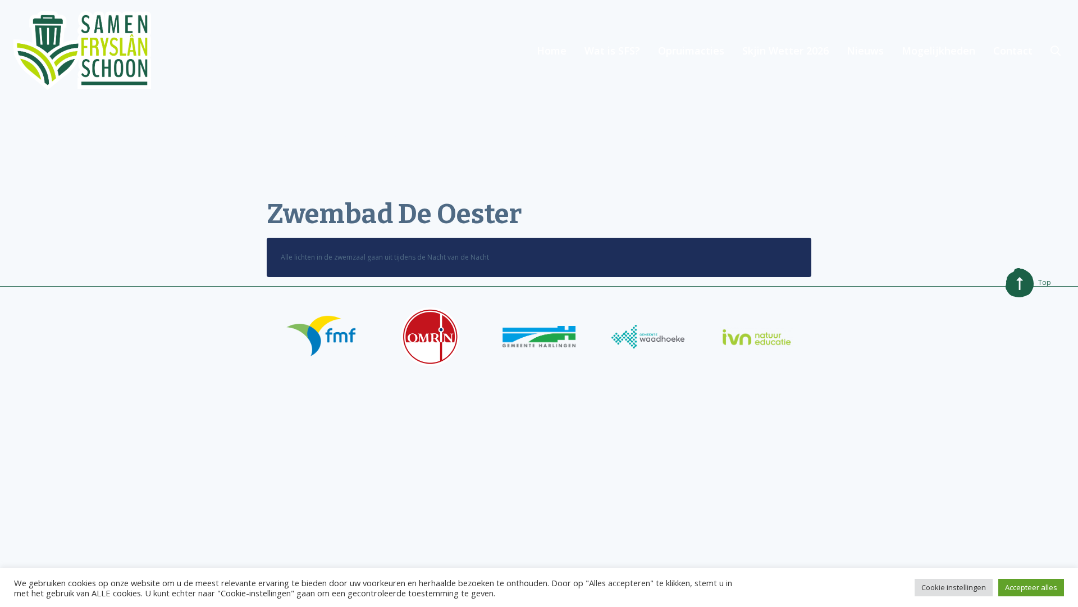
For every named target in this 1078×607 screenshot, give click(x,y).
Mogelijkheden (938, 50)
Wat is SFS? (612, 50)
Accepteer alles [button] (1031, 587)
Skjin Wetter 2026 (785, 50)
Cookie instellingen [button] (953, 587)
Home (552, 50)
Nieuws (865, 50)
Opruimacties (691, 50)
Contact (1013, 50)
